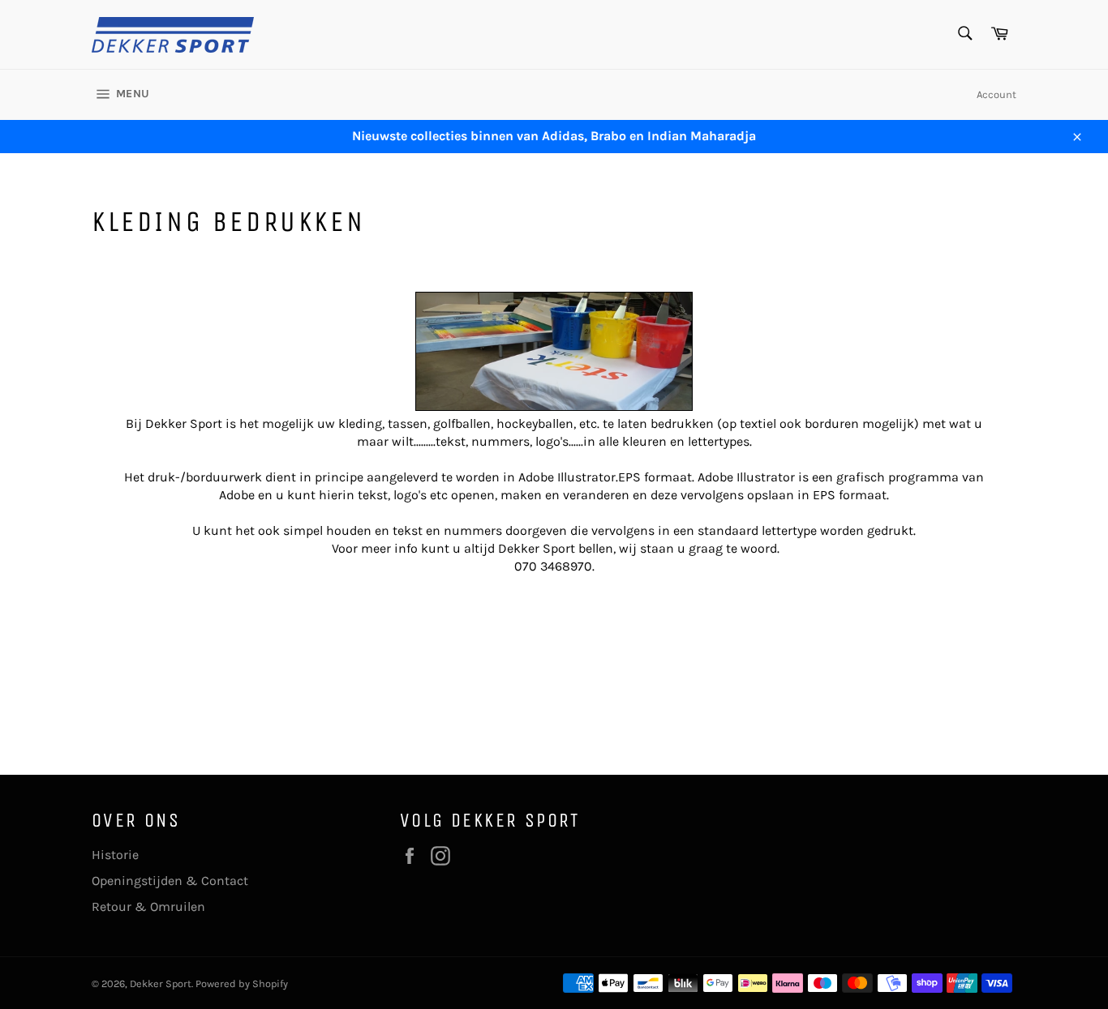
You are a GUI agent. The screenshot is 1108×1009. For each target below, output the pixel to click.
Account (996, 94)
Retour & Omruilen (148, 906)
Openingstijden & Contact (170, 880)
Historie (115, 854)
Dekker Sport (160, 983)
